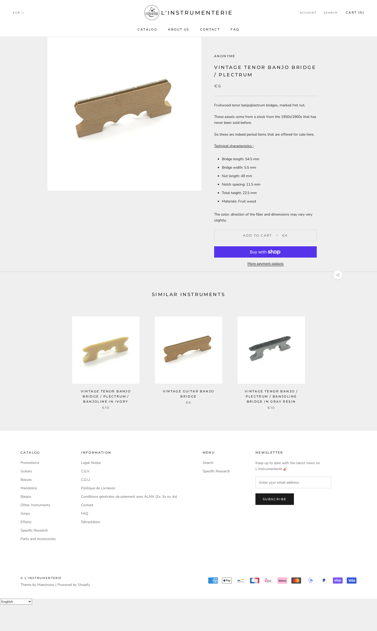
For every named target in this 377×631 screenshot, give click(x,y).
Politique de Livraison (98, 488)
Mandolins (29, 488)
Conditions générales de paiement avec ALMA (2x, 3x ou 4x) (129, 496)
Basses (26, 479)
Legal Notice (91, 462)
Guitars (26, 471)
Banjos (26, 496)
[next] (361, 357)
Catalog (147, 29)
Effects (26, 522)
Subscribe (275, 499)
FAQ (235, 29)
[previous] (16, 357)
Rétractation (90, 522)
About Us (178, 29)
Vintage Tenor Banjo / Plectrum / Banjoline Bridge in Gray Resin (271, 396)
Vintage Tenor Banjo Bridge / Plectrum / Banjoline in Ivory (106, 396)
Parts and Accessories (38, 538)
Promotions (30, 462)
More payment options (265, 263)
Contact (210, 29)
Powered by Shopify (73, 584)
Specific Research (34, 530)
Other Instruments (35, 505)
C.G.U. (86, 479)
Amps (25, 513)
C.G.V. (85, 471)
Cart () (355, 12)
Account (308, 12)
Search (331, 12)
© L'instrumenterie (41, 578)
